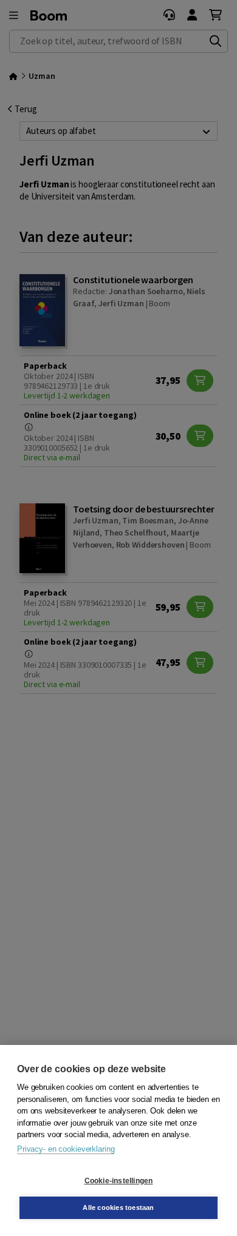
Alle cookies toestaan (118, 1207)
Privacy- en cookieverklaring (65, 1149)
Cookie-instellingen (118, 1181)
